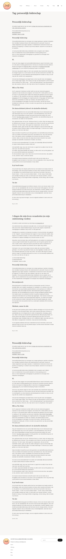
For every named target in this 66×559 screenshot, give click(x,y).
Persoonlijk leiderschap (21, 22)
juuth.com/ (17, 104)
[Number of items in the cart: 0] (61, 6)
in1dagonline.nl (40, 223)
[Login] (58, 6)
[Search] (60, 540)
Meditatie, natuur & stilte (18, 34)
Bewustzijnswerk (16, 32)
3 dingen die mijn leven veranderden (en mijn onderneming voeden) (31, 217)
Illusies (26, 98)
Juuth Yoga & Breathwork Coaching (22, 539)
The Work (42, 98)
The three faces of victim (22, 117)
